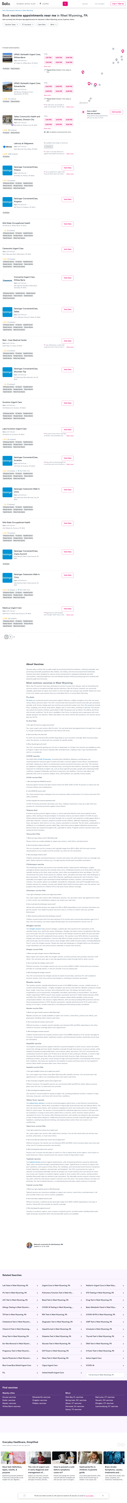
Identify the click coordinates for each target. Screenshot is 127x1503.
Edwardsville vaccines (41, 1397)
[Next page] (13, 637)
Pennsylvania (10, 10)
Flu (86, 705)
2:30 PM (59, 58)
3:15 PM (48, 62)
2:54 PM (69, 86)
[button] (89, 84)
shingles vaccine (35, 929)
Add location (116, 112)
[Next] (123, 1444)
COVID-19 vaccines (44, 759)
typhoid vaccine (34, 1162)
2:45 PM (69, 58)
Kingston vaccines (39, 1400)
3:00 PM (48, 124)
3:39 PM (69, 91)
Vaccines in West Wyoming (24, 10)
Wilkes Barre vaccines (11, 1406)
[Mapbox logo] (83, 103)
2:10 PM (48, 120)
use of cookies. (90, 1496)
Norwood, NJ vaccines (74, 1406)
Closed (48, 146)
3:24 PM (59, 91)
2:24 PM (49, 86)
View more (47, 66)
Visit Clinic (68, 168)
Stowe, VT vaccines (73, 1403)
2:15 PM (59, 120)
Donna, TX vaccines (73, 1409)
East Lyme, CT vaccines (104, 1397)
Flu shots (29, 700)
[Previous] (119, 1444)
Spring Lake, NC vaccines (75, 1400)
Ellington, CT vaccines (104, 1403)
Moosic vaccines (9, 1403)
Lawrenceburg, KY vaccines (106, 1406)
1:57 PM (48, 58)
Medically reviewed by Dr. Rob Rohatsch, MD (48, 1244)
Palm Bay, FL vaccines (74, 1397)
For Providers (99, 4)
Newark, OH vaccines (104, 1400)
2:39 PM (59, 86)
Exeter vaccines (8, 1400)
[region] (103, 75)
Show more (70, 107)
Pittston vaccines (39, 1403)
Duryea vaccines (9, 1397)
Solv (3, 10)
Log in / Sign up (118, 4)
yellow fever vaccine (36, 1103)
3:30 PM (59, 62)
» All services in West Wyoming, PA (101, 1375)
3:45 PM (69, 62)
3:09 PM (49, 91)
